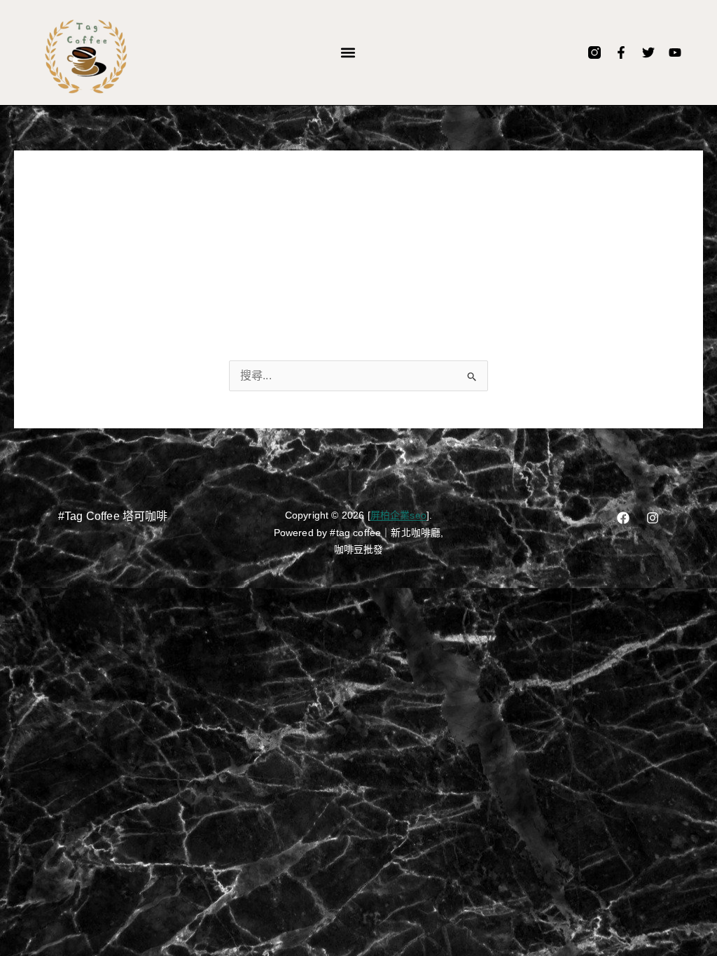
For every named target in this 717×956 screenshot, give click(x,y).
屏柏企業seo (398, 515)
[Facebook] (623, 518)
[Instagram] (652, 518)
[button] (348, 52)
